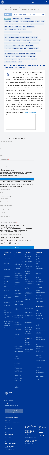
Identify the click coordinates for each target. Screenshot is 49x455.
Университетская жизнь (28, 26)
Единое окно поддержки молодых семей (29, 309)
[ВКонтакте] (40, 429)
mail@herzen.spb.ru (16, 422)
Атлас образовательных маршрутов (39, 265)
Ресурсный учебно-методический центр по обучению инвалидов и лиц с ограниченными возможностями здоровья (40, 286)
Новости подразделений (20, 14)
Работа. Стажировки (29, 305)
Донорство (17, 284)
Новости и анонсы (13, 7)
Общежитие (27, 273)
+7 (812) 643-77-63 (8, 447)
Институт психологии (33, 42)
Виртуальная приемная (19, 346)
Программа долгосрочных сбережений (17, 310)
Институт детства (22, 29)
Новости (20, 7)
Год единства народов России (27, 21)
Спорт (5, 26)
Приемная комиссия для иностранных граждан (40, 378)
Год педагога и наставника (10, 61)
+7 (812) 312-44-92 (8, 422)
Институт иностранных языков (11, 34)
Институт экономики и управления (32, 51)
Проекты (16, 383)
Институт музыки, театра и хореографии (32, 40)
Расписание (27, 275)
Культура (37, 21)
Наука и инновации (24, 24)
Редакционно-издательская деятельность (17, 364)
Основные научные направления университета (7, 264)
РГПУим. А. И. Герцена (13, 393)
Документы (27, 351)
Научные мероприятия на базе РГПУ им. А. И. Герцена (8, 290)
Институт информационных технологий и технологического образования (20, 37)
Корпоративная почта (19, 254)
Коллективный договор (19, 258)
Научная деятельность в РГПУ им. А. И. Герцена (8, 258)
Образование (33, 24)
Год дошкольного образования (11, 21)
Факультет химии (31, 56)
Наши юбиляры (17, 256)
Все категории (7, 18)
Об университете (18, 332)
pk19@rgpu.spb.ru (8, 438)
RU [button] (33, 2)
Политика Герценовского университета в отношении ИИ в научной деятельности (8, 304)
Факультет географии (9, 56)
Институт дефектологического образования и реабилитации (17, 32)
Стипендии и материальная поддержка (28, 270)
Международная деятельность (11, 24)
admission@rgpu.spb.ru (9, 449)
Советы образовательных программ (39, 260)
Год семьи (33, 59)
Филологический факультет (10, 59)
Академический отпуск (29, 318)
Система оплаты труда (19, 261)
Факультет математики (21, 56)
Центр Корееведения (40, 346)
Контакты (16, 344)
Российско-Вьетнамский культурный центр (39, 350)
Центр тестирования (40, 363)
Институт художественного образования (13, 51)
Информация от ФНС (19, 277)
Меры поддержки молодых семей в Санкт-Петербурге (28, 322)
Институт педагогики (22, 42)
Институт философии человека (31, 48)
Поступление (38, 279)
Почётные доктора (18, 339)
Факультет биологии (30, 53)
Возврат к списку (8, 134)
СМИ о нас (41, 14)
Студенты (11, 26)
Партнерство (41, 24)
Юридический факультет (24, 59)
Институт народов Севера (10, 42)
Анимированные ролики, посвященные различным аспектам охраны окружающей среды (19, 302)
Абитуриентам (16, 18)
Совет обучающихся (29, 266)
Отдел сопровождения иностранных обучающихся (40, 332)
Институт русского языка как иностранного (14, 45)
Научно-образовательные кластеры (7, 280)
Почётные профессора (19, 342)
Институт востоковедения (10, 29)
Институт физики (29, 45)
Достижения (27, 18)
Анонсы (32, 14)
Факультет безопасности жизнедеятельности (14, 53)
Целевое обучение (29, 302)
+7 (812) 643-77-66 (8, 428)
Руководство (17, 337)
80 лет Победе (18, 26)
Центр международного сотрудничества (39, 312)
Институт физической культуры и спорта (13, 48)
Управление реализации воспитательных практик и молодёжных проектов (29, 261)
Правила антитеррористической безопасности (19, 281)
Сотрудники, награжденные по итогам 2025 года (18, 265)
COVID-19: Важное (18, 275)
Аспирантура (6, 267)
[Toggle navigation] (46, 2)
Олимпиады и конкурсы (29, 281)
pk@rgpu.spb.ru (8, 429)
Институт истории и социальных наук (12, 40)
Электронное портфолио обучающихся (28, 289)
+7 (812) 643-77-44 (29, 435)
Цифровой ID (17, 313)
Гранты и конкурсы (7, 323)
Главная (6, 7)
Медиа (42, 21)
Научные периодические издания (7, 285)
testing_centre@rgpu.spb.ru (30, 437)
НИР (22, 18)
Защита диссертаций (8, 272)
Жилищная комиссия (19, 315)
